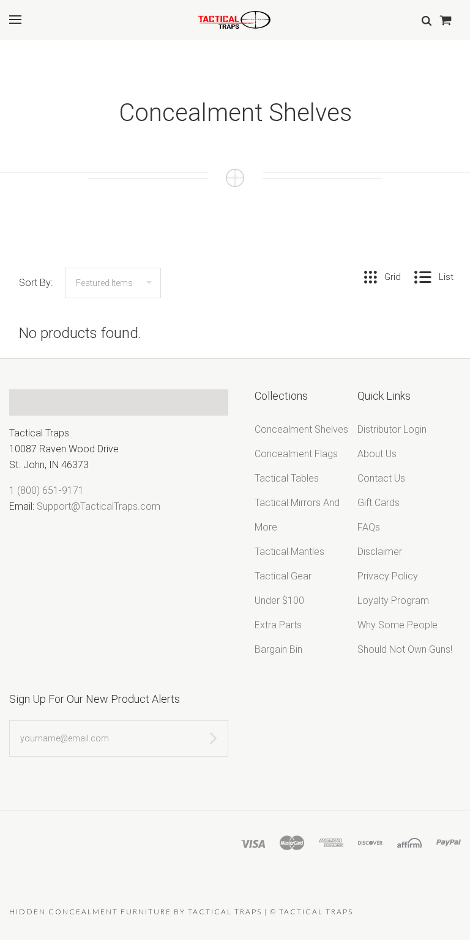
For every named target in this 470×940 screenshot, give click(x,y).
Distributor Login (392, 429)
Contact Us (381, 478)
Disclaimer (379, 551)
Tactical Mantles (289, 551)
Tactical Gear (283, 576)
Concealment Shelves (301, 429)
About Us (377, 454)
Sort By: (36, 282)
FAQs (368, 527)
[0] (445, 20)
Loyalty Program (393, 600)
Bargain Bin (278, 649)
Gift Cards (378, 503)
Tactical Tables (287, 478)
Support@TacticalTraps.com (98, 506)
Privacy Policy (387, 576)
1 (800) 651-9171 (46, 490)
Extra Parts (278, 625)
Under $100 (279, 600)
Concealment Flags (296, 454)
